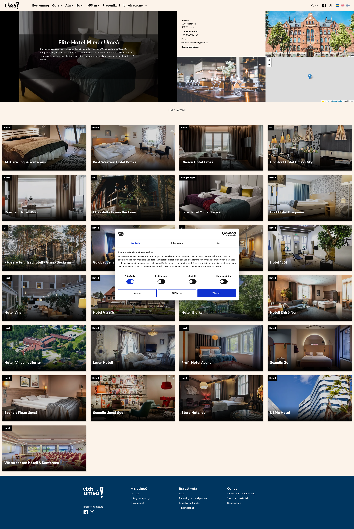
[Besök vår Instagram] (330, 5)
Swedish (337, 5)
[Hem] (11, 5)
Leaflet (326, 101)
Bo (78, 5)
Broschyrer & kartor (189, 502)
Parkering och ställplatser (193, 498)
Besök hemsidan (190, 47)
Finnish (348, 5)
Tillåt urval (177, 293)
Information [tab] (177, 243)
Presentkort (111, 5)
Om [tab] (218, 243)
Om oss (135, 493)
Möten (92, 5)
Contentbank (234, 502)
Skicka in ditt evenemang (241, 493)
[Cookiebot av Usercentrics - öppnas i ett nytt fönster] (224, 234)
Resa (181, 493)
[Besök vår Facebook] (324, 5)
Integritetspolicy (140, 498)
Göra (55, 5)
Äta (68, 5)
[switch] (161, 281)
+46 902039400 (190, 34)
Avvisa (137, 293)
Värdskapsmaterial (237, 498)
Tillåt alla (217, 293)
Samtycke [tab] (135, 243)
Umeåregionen (133, 5)
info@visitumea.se (93, 506)
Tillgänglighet (186, 507)
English (342, 5)
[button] (310, 76)
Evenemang (40, 5)
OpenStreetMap (338, 101)
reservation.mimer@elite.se (194, 42)
